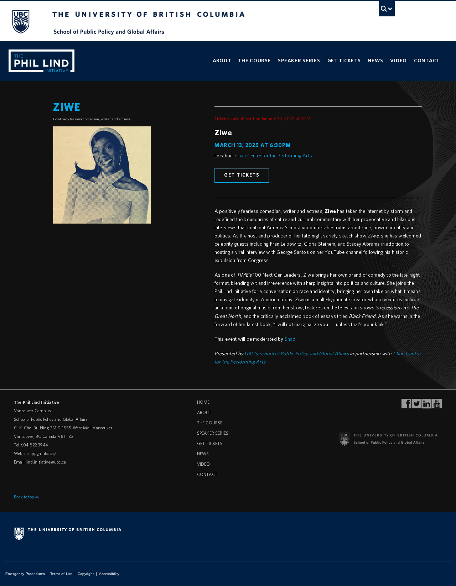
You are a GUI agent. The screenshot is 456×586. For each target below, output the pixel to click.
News (375, 60)
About (222, 60)
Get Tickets (344, 60)
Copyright (86, 574)
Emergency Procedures (25, 574)
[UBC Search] (387, 8)
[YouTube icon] (437, 406)
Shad (290, 339)
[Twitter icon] (416, 406)
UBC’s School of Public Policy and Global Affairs (296, 353)
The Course (254, 60)
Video (398, 60)
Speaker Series (299, 60)
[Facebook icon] (406, 406)
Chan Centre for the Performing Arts (273, 155)
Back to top (24, 497)
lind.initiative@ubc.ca (46, 462)
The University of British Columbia (20, 21)
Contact (427, 60)
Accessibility (109, 574)
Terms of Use (61, 574)
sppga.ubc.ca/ (43, 453)
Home (203, 402)
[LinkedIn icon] (426, 406)
